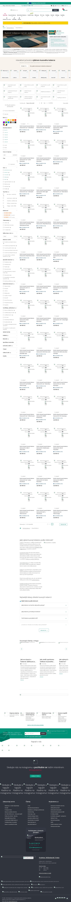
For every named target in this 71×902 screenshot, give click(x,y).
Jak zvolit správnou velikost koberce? (58, 44)
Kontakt (13, 5)
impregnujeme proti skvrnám (52, 52)
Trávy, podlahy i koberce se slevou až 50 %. (37, 23)
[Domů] (4, 26)
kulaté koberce (6, 50)
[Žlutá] (8, 120)
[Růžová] (6, 120)
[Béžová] (11, 120)
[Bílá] (4, 120)
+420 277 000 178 (28, 5)
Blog (4, 5)
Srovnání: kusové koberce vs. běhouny (59, 45)
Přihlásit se (58, 5)
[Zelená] (6, 122)
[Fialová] (4, 122)
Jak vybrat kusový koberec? (56, 39)
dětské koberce (39, 50)
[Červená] (15, 120)
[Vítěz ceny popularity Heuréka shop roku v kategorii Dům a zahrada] (14, 10)
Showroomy (8, 5)
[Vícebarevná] (4, 124)
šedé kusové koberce (21, 50)
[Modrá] (8, 122)
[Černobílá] (6, 124)
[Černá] (15, 122)
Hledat (55, 10)
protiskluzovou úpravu (7, 54)
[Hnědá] (11, 122)
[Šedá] (13, 122)
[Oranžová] (13, 120)
